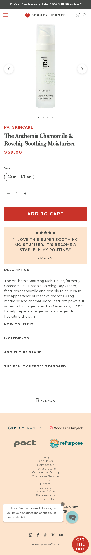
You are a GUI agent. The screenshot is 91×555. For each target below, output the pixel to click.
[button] (72, 517)
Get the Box (80, 544)
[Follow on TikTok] (45, 535)
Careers (45, 487)
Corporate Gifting (45, 472)
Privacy (45, 484)
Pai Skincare (18, 127)
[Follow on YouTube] (61, 535)
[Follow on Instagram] (30, 535)
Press (45, 480)
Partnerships (45, 495)
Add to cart (45, 213)
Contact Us (45, 465)
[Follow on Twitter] (53, 535)
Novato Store (45, 468)
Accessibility (45, 491)
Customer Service (45, 476)
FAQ (45, 457)
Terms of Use (45, 499)
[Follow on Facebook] (38, 535)
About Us (45, 461)
